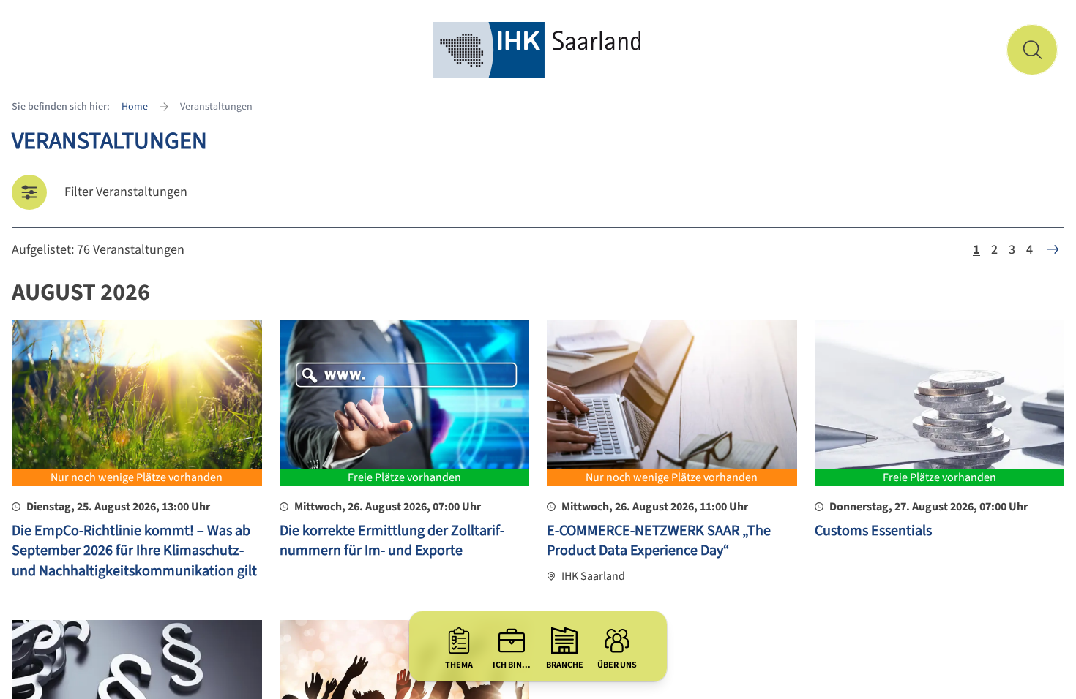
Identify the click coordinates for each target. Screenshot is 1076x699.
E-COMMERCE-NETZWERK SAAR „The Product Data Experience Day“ (659, 541)
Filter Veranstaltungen (125, 192)
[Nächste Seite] (1052, 249)
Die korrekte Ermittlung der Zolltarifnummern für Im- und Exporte (392, 541)
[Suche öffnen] (1032, 50)
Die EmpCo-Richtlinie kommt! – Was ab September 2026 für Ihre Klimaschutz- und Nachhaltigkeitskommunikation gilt (134, 551)
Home (135, 106)
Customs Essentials (873, 531)
